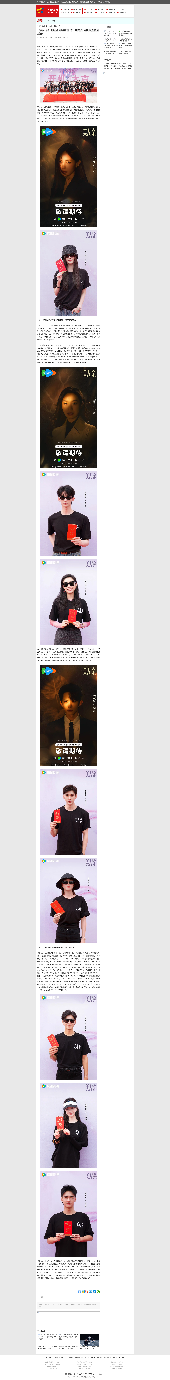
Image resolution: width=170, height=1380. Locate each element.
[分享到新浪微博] (86, 1291)
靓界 (102, 12)
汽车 (118, 9)
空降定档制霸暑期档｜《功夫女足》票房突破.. (118, 66)
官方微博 (70, 1357)
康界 (75, 12)
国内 (67, 9)
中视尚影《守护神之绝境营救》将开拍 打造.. (110, 52)
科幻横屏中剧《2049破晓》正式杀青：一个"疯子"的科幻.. (89, 1347)
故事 (121, 12)
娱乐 (96, 9)
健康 (72, 12)
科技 (72, 9)
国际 (64, 9)
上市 (113, 12)
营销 (110, 12)
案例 (124, 12)
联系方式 (85, 1357)
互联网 (79, 9)
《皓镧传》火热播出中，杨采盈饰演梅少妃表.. (125, 52)
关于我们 (48, 1357)
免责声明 (121, 1357)
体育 (107, 9)
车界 (121, 9)
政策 (64, 12)
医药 (78, 12)
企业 (85, 12)
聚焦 (88, 12)
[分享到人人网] (94, 1291)
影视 (102, 9)
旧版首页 (56, 1357)
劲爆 (113, 9)
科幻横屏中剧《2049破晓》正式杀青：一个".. (118, 68)
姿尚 (99, 12)
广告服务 (92, 1357)
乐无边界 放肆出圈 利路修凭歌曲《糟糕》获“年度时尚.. (68, 1347)
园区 (107, 12)
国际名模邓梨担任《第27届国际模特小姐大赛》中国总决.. (48, 1347)
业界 (75, 9)
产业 (88, 9)
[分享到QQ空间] (83, 1291)
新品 (124, 9)
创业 (118, 12)
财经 (85, 9)
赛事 (110, 9)
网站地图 (63, 1357)
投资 (91, 9)
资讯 (61, 9)
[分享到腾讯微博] (90, 1291)
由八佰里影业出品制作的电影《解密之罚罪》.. (118, 63)
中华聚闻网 (83, 1377)
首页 (45, 26)
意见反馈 (114, 1357)
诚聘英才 (77, 1357)
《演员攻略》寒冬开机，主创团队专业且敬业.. (110, 40)
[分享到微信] (98, 1291)
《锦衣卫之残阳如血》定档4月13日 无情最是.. (125, 40)
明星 (99, 9)
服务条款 (107, 1357)
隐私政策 (99, 1357)
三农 (61, 12)
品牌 (67, 12)
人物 (91, 12)
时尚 (96, 12)
